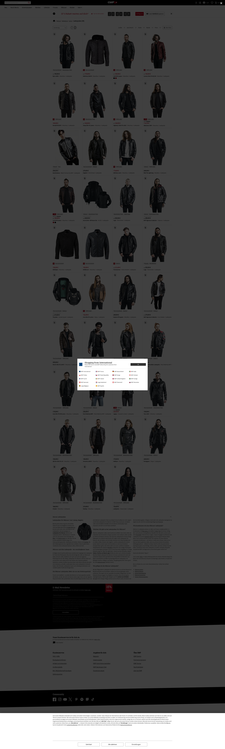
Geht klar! (89, 744)
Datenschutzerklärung (126, 725)
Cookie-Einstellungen (72, 725)
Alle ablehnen (112, 744)
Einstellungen (136, 744)
